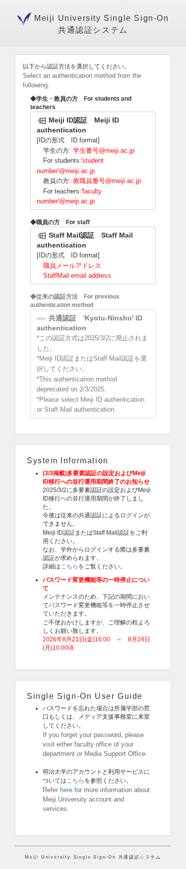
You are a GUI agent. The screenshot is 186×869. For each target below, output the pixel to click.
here (66, 790)
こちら (69, 566)
